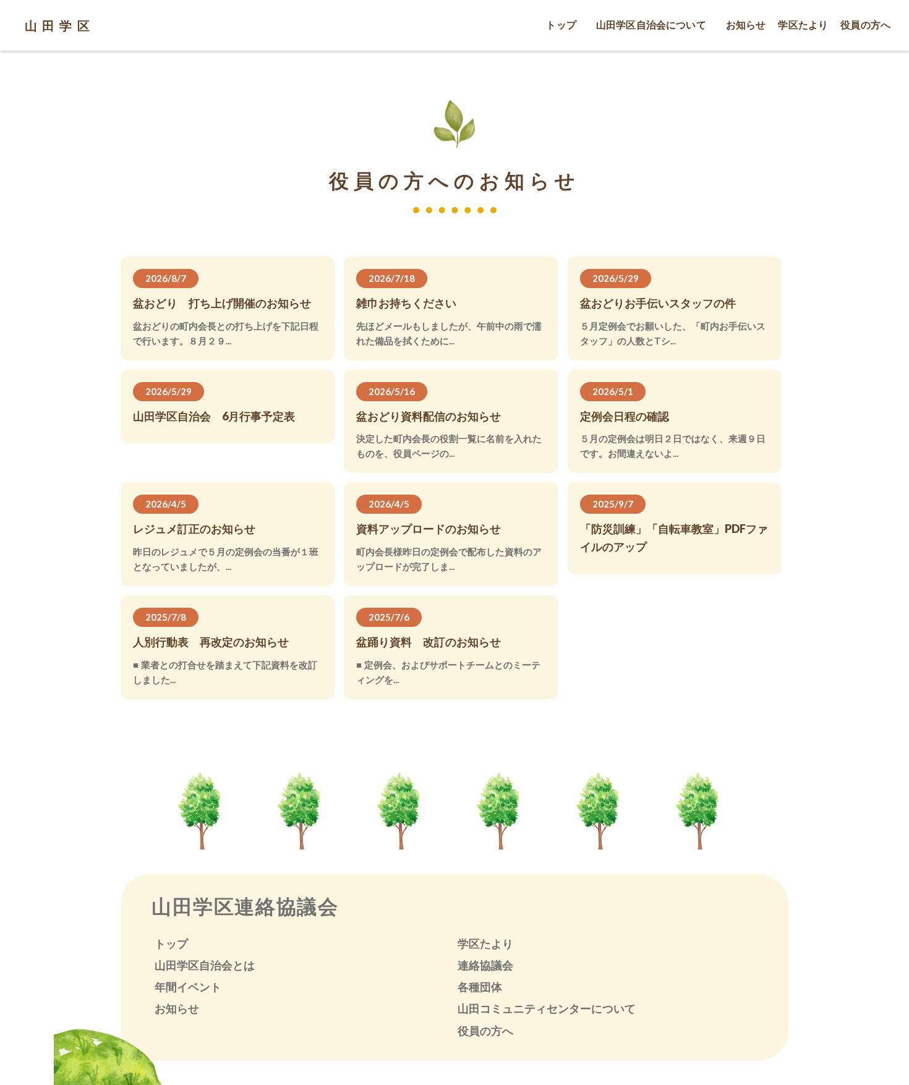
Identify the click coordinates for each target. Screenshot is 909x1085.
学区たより (485, 943)
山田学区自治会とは (205, 965)
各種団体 (480, 987)
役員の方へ (485, 1030)
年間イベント (188, 987)
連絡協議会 (485, 965)
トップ (171, 943)
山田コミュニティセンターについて (547, 1008)
